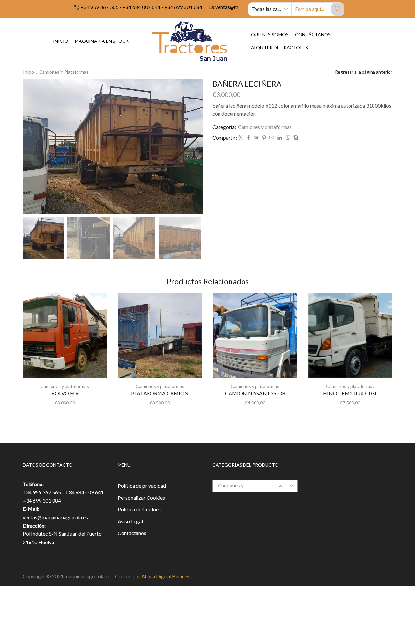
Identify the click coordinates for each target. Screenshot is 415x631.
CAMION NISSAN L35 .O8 (255, 393)
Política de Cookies (139, 509)
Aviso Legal (130, 521)
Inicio (60, 41)
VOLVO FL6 (64, 393)
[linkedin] (280, 138)
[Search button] (337, 9)
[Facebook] (249, 138)
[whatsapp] (288, 138)
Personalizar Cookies (141, 498)
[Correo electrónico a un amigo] (272, 138)
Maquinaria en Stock (102, 41)
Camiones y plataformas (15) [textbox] (250, 490)
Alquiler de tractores (279, 47)
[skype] (295, 138)
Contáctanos (313, 34)
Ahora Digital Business (166, 576)
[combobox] (255, 486)
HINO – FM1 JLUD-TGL (350, 393)
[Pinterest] (264, 138)
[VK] (256, 138)
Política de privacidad (142, 486)
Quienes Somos (270, 34)
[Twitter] (241, 138)
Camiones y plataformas (64, 72)
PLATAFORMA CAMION (160, 393)
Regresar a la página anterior (363, 72)
